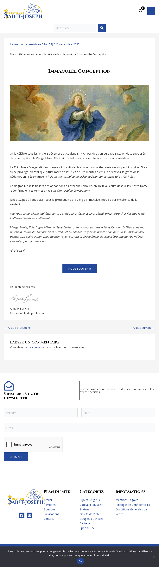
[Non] (154, 557)
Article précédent (17, 327)
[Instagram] (29, 515)
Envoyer (16, 457)
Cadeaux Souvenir (91, 505)
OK (80, 561)
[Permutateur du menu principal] (151, 11)
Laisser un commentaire (25, 44)
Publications (51, 514)
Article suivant (144, 327)
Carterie (85, 523)
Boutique (49, 509)
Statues (85, 509)
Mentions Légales (127, 500)
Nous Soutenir (79, 268)
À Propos (50, 505)
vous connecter (35, 347)
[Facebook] (21, 515)
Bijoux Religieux (90, 500)
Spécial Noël (87, 528)
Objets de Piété (90, 514)
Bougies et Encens (91, 519)
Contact (49, 519)
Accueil (48, 500)
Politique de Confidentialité (133, 505)
